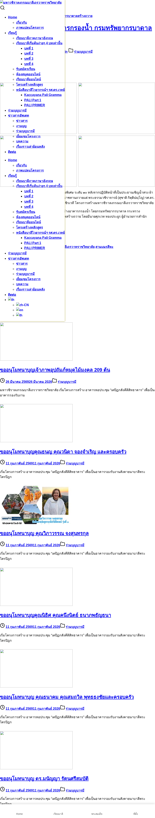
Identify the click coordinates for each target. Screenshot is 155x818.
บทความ (22, 284)
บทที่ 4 (28, 64)
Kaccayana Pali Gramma (43, 237)
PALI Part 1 (32, 243)
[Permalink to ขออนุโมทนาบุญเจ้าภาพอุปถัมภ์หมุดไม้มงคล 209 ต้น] (36, 359)
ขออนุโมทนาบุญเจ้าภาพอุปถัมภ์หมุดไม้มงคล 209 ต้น (55, 370)
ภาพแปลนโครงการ (30, 27)
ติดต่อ (12, 294)
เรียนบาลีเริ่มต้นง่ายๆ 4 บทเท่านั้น (39, 43)
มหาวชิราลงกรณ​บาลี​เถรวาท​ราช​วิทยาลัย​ (65, 246)
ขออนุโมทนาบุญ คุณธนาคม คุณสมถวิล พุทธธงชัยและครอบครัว (67, 697)
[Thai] (11, 299)
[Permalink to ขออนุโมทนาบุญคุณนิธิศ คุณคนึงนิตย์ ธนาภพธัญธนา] (36, 604)
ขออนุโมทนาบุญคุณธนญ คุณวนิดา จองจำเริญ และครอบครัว (63, 451)
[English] (19, 310)
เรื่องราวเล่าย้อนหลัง (30, 289)
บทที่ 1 (28, 48)
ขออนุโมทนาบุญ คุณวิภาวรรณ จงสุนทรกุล (44, 533)
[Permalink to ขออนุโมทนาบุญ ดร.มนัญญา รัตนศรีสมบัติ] (36, 768)
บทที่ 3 (28, 58)
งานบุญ (21, 269)
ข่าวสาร (22, 263)
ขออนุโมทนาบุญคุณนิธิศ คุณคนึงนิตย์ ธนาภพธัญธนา (55, 615)
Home (12, 17)
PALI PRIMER (34, 248)
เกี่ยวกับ (21, 22)
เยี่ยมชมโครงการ (28, 279)
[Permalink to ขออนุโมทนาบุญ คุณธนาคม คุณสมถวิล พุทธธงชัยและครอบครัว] (36, 686)
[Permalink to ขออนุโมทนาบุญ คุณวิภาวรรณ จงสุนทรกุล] (36, 523)
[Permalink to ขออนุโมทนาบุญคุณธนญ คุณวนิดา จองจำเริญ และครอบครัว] (36, 441)
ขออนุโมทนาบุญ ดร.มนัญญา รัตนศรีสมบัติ (44, 778)
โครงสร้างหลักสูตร (29, 227)
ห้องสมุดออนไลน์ (28, 74)
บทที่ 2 (28, 53)
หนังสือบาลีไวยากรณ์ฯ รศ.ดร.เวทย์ (40, 232)
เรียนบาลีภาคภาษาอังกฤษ (34, 38)
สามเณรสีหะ (104, 246)
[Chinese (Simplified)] (22, 305)
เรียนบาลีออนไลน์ (28, 79)
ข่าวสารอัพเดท (18, 258)
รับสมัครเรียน (25, 69)
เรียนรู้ (12, 33)
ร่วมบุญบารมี (17, 253)
